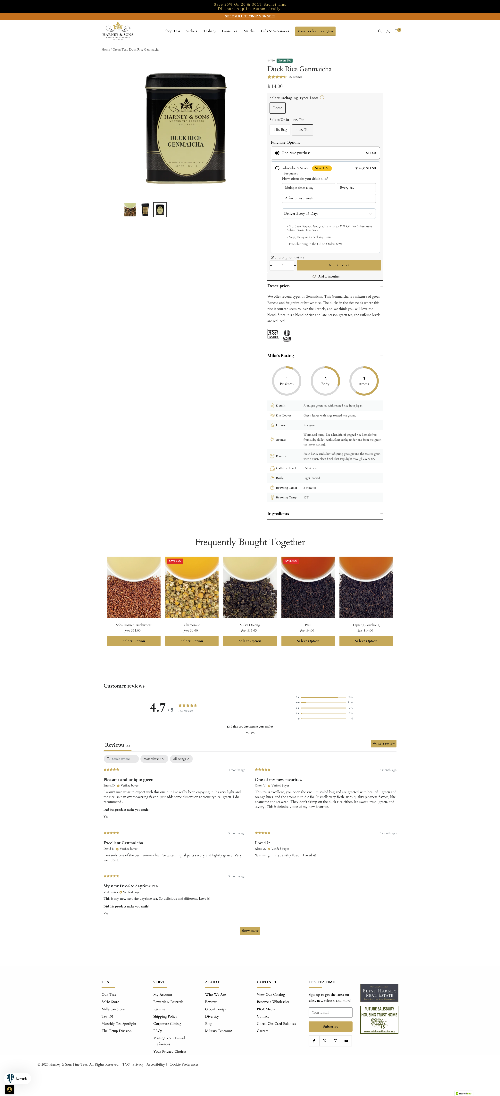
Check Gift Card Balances (276, 1023)
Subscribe (330, 1026)
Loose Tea (229, 31)
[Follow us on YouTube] (346, 1041)
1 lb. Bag (280, 129)
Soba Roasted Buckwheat (133, 625)
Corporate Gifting (167, 1023)
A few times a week (299, 198)
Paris (308, 625)
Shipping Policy (165, 1016)
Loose (277, 107)
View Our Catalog (271, 994)
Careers (262, 1030)
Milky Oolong (250, 625)
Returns (159, 1009)
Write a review (383, 743)
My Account (162, 994)
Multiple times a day (299, 187)
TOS (126, 1064)
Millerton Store (113, 1009)
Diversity (212, 1016)
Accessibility (155, 1064)
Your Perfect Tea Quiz (315, 31)
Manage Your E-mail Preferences (169, 1041)
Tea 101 (107, 1016)
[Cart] (396, 31)
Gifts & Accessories (275, 31)
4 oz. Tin (302, 129)
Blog (208, 1023)
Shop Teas (172, 31)
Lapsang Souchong (366, 625)
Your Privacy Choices (169, 1051)
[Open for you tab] (9, 1089)
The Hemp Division (117, 1030)
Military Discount (218, 1030)
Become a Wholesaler (273, 1001)
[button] (324, 697)
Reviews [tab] (117, 745)
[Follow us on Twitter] (324, 1041)
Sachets (191, 31)
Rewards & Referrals (168, 1001)
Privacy (138, 1064)
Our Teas (109, 994)
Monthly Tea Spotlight (119, 1023)
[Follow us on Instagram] (335, 1041)
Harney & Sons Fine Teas (68, 1064)
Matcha (249, 31)
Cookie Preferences (184, 1064)
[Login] (388, 31)
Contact (263, 1016)
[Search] (380, 31)
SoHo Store (110, 1001)
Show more (250, 930)
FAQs (157, 1030)
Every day (347, 187)
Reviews (211, 1001)
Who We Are (215, 994)
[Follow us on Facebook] (314, 1041)
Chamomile (192, 625)
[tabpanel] (250, 847)
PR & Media (266, 1009)
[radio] (325, 153)
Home (106, 49)
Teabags (209, 31)
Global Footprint (218, 1009)
